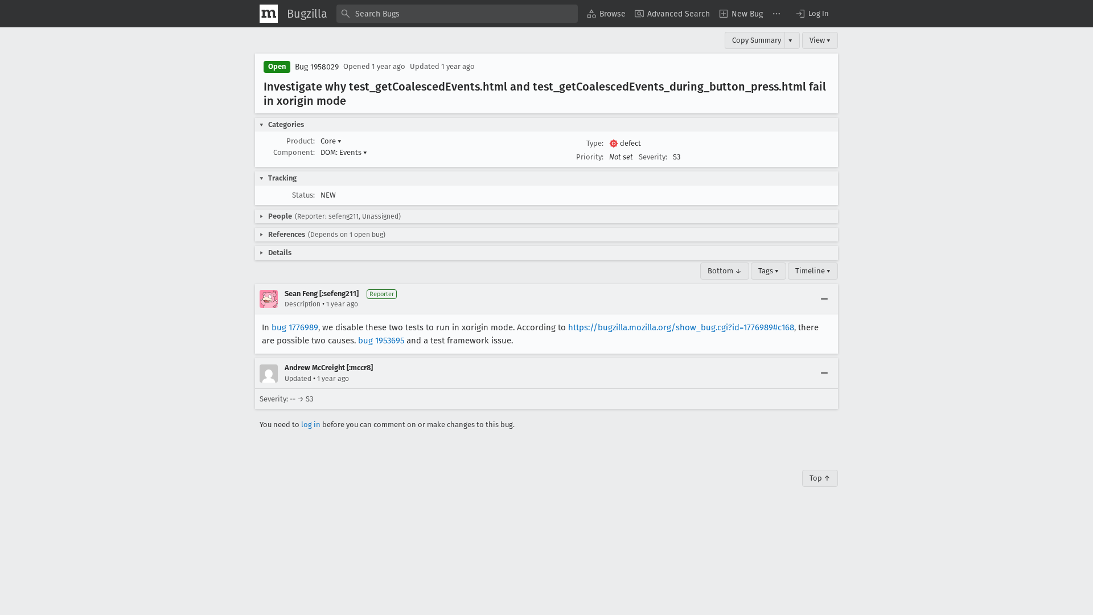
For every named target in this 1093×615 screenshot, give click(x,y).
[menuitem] (606, 14)
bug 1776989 (295, 327)
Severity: (653, 157)
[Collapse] (824, 299)
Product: (300, 141)
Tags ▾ (768, 270)
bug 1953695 (381, 340)
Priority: (589, 157)
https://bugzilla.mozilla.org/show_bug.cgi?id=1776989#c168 (681, 327)
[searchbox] (457, 14)
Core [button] (331, 141)
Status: (303, 195)
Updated (298, 379)
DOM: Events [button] (343, 152)
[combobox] (457, 14)
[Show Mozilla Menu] (269, 14)
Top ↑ (820, 478)
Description (302, 304)
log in (310, 424)
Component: (294, 152)
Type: (594, 143)
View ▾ (820, 40)
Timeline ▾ (813, 270)
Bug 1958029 (317, 67)
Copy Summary (756, 40)
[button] (811, 14)
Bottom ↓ (725, 270)
